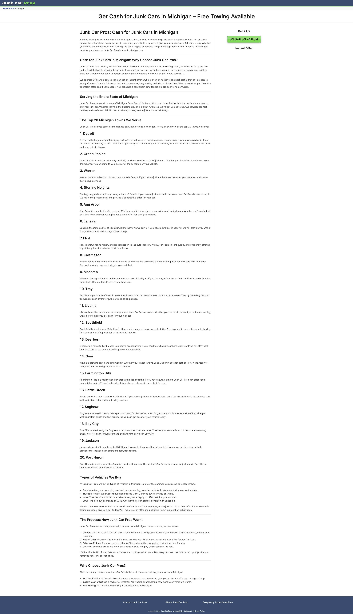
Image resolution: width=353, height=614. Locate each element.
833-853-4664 (244, 39)
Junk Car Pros (9, 8)
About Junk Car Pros (177, 602)
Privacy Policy (199, 611)
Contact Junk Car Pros (135, 602)
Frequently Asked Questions (218, 602)
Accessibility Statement (182, 611)
